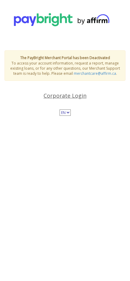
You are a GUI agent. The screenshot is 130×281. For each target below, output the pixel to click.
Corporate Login (65, 95)
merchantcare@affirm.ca (95, 73)
